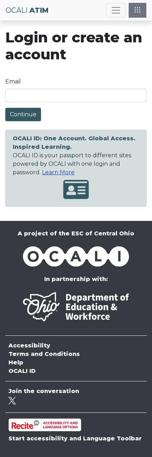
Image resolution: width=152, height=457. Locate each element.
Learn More (58, 172)
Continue (23, 114)
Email (13, 81)
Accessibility (29, 345)
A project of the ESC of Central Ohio (76, 233)
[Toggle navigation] (116, 10)
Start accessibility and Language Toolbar (75, 438)
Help (15, 362)
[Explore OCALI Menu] (137, 10)
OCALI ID (22, 371)
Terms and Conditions (44, 354)
